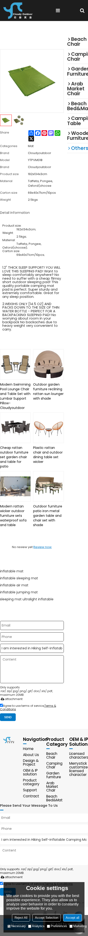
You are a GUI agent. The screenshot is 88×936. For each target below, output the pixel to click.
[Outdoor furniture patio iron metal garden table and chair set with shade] (48, 486)
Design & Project (31, 762)
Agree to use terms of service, (28, 707)
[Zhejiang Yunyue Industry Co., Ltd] (19, 10)
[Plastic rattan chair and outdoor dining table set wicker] (48, 427)
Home (28, 748)
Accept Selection (46, 917)
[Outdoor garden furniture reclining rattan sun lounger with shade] (48, 364)
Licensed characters (78, 755)
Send (8, 717)
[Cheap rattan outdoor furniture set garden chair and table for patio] (15, 427)
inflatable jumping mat (19, 592)
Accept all (72, 917)
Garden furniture (53, 775)
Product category (31, 782)
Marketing (80, 926)
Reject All (21, 917)
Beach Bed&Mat (54, 798)
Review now (42, 547)
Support (30, 790)
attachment (14, 699)
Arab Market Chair (52, 787)
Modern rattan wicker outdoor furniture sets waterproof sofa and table (13, 515)
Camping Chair (54, 765)
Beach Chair (51, 755)
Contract (31, 796)
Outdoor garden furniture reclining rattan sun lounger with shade (48, 391)
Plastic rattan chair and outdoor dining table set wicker (48, 454)
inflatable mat (11, 571)
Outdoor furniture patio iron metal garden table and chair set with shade (47, 515)
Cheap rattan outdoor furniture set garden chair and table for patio (14, 457)
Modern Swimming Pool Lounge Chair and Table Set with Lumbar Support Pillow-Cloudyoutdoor (15, 396)
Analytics (38, 926)
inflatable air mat (14, 585)
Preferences (59, 926)
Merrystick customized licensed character (78, 769)
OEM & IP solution (30, 772)
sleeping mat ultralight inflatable (27, 599)
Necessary (18, 926)
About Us (31, 754)
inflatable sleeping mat (19, 578)
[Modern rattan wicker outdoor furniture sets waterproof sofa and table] (15, 486)
